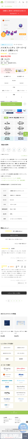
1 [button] (12, 39)
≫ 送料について (5, 64)
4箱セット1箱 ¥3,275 (21, 123)
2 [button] (15, 39)
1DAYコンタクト (7, 347)
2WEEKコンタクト (21, 347)
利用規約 (16, 417)
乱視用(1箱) (7, 138)
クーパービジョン (8, 6)
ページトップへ (14, 413)
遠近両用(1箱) (20, 138)
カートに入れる (11, 104)
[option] (7, 327)
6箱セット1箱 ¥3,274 (7, 128)
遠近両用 (21, 358)
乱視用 (7, 358)
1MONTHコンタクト (7, 353)
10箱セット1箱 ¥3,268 (7, 133)
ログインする (14, 235)
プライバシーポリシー (8, 419)
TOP (2, 6)
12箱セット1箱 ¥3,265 (21, 133)
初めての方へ (17, 422)
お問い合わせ (6, 420)
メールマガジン (18, 420)
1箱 (7, 123)
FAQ (4, 422)
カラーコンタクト (20, 353)
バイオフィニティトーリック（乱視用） (11, 178)
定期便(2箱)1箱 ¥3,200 (16, 117)
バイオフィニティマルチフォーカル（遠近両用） (14, 180)
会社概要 (5, 417)
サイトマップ (17, 419)
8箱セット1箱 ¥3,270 (21, 128)
